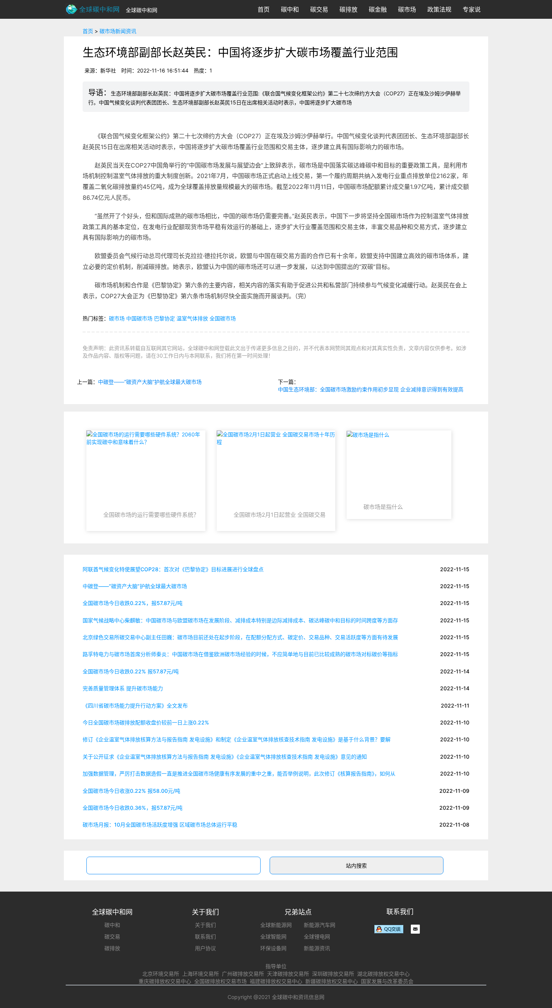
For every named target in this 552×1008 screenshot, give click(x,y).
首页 (264, 9)
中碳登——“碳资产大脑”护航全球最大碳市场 (150, 382)
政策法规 (439, 9)
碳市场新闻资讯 (118, 31)
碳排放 (348, 9)
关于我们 (205, 925)
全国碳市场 (223, 318)
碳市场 (407, 9)
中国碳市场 (139, 318)
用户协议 (205, 948)
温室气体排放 (192, 318)
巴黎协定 (164, 318)
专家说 (472, 9)
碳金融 (378, 9)
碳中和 (290, 9)
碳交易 (319, 9)
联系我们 (205, 936)
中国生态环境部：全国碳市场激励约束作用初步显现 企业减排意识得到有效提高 (370, 389)
